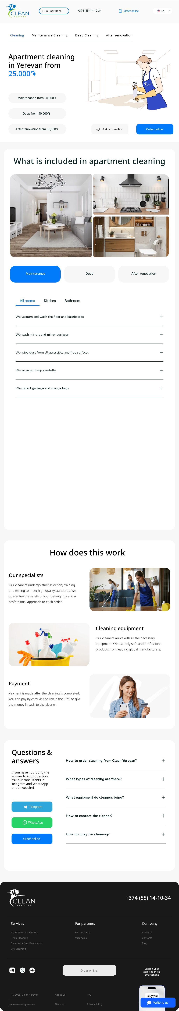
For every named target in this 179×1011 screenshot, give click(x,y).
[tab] (28, 301)
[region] (54, 12)
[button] (54, 11)
